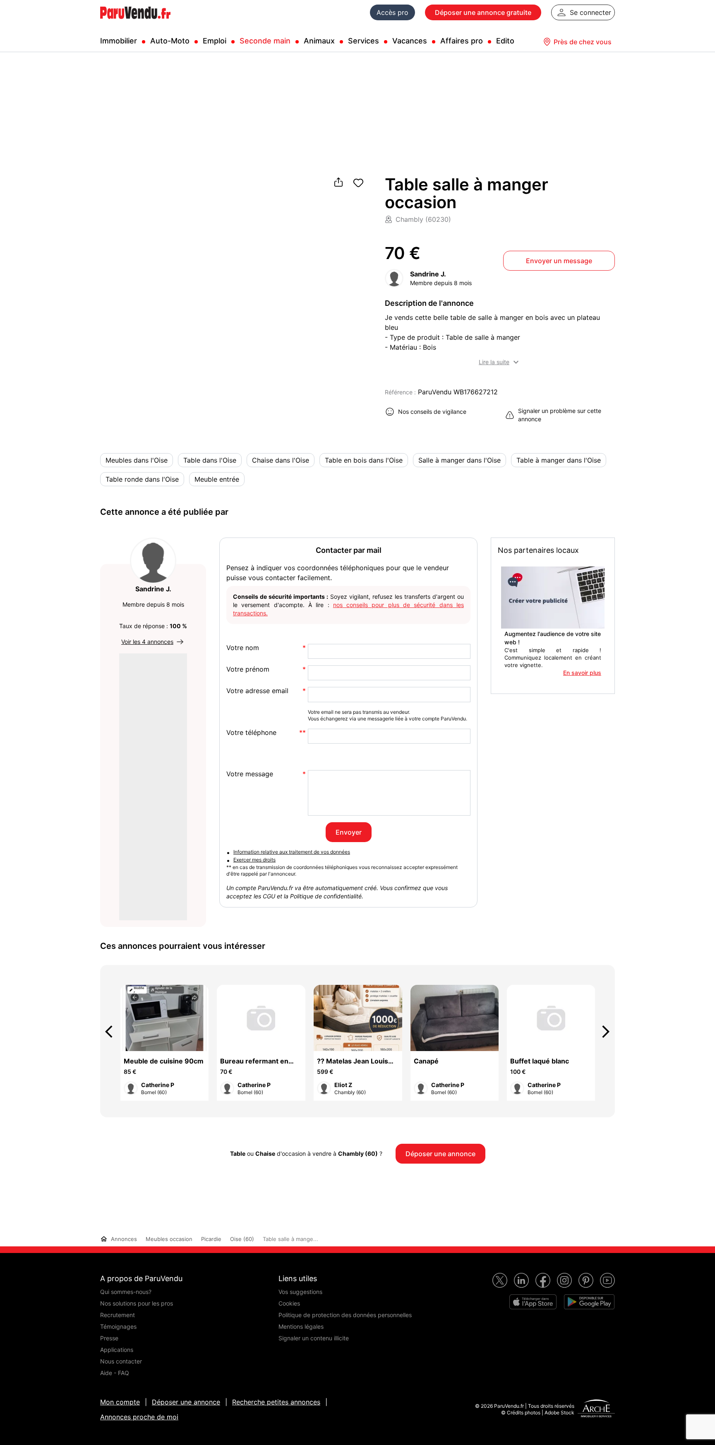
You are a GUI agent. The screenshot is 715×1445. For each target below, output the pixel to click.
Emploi (214, 40)
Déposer (483, 12)
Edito (505, 40)
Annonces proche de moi (139, 1417)
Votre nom (242, 648)
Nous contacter (121, 1361)
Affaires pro (461, 40)
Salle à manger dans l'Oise (459, 460)
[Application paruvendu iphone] (533, 1301)
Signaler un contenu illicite (313, 1338)
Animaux (319, 40)
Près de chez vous (583, 42)
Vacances (409, 40)
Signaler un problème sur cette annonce (559, 414)
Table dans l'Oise (209, 460)
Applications (116, 1349)
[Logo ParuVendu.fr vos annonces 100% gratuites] (135, 22)
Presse (109, 1338)
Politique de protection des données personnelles (345, 1314)
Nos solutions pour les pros (136, 1303)
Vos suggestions (300, 1291)
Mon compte (120, 1402)
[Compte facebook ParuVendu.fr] (542, 1280)
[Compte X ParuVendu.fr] (499, 1280)
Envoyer (349, 832)
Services (363, 40)
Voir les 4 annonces (147, 641)
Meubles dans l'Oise (137, 460)
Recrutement (117, 1314)
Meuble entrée (216, 479)
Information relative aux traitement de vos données (291, 852)
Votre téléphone (251, 733)
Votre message (249, 774)
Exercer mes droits (254, 860)
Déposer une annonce (186, 1402)
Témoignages (118, 1326)
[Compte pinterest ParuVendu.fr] (585, 1280)
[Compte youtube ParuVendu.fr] (607, 1280)
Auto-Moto (170, 40)
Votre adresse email (257, 691)
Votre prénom (247, 669)
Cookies (289, 1303)
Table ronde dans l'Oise (142, 479)
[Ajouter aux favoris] (358, 183)
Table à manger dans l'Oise (558, 460)
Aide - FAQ (114, 1372)
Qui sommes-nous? (125, 1291)
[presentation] (112, 1031)
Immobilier (118, 40)
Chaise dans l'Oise (280, 460)
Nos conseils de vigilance (432, 411)
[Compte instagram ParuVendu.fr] (564, 1280)
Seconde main (265, 40)
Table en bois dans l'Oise (364, 460)
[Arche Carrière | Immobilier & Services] (596, 1409)
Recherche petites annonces (276, 1402)
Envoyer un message (559, 261)
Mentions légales (301, 1326)
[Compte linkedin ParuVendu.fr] (521, 1280)
